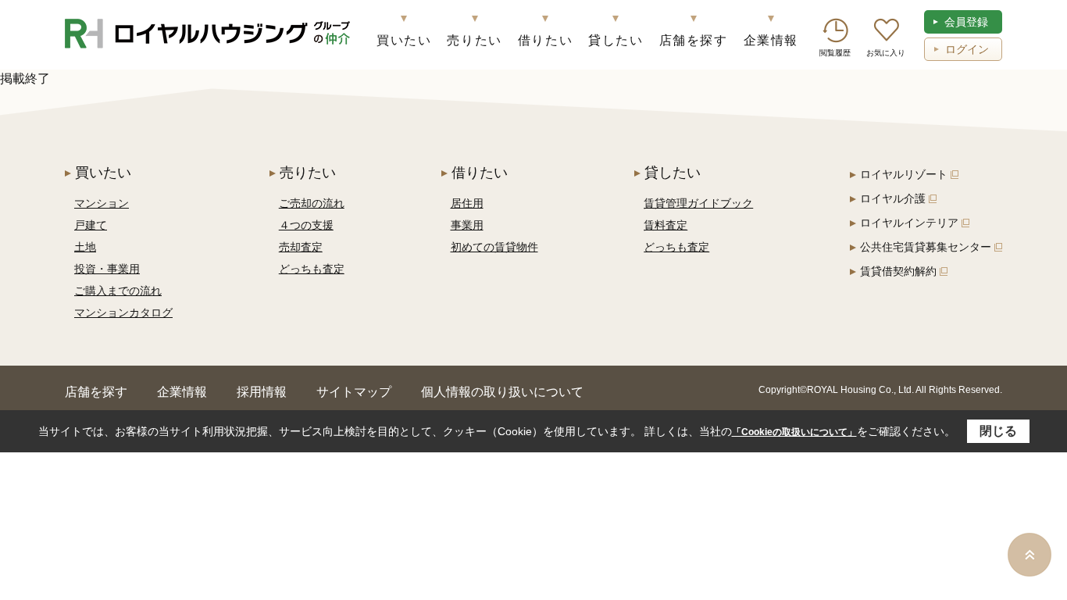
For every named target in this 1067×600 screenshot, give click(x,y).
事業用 (467, 225)
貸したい (615, 40)
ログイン (967, 49)
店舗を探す (693, 40)
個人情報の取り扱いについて (502, 391)
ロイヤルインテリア (909, 222)
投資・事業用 (107, 268)
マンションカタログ (123, 312)
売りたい (474, 40)
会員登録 (966, 22)
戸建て (90, 225)
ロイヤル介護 (893, 198)
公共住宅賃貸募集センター (925, 247)
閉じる (998, 431)
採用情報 (262, 391)
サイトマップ (353, 391)
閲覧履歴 (835, 52)
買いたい (403, 40)
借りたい (545, 40)
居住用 (467, 203)
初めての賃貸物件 (494, 247)
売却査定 (301, 247)
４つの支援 (306, 225)
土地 (85, 247)
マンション (101, 203)
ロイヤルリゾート (903, 174)
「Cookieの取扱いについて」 (794, 432)
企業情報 (771, 40)
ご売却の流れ (311, 203)
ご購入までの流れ (118, 290)
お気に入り (885, 52)
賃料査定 (665, 225)
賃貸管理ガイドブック (698, 203)
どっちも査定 (311, 268)
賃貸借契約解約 (898, 271)
